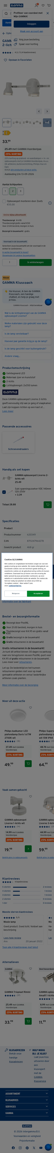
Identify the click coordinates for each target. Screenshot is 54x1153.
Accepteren (38, 593)
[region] (27, 576)
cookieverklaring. (15, 586)
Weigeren (16, 593)
